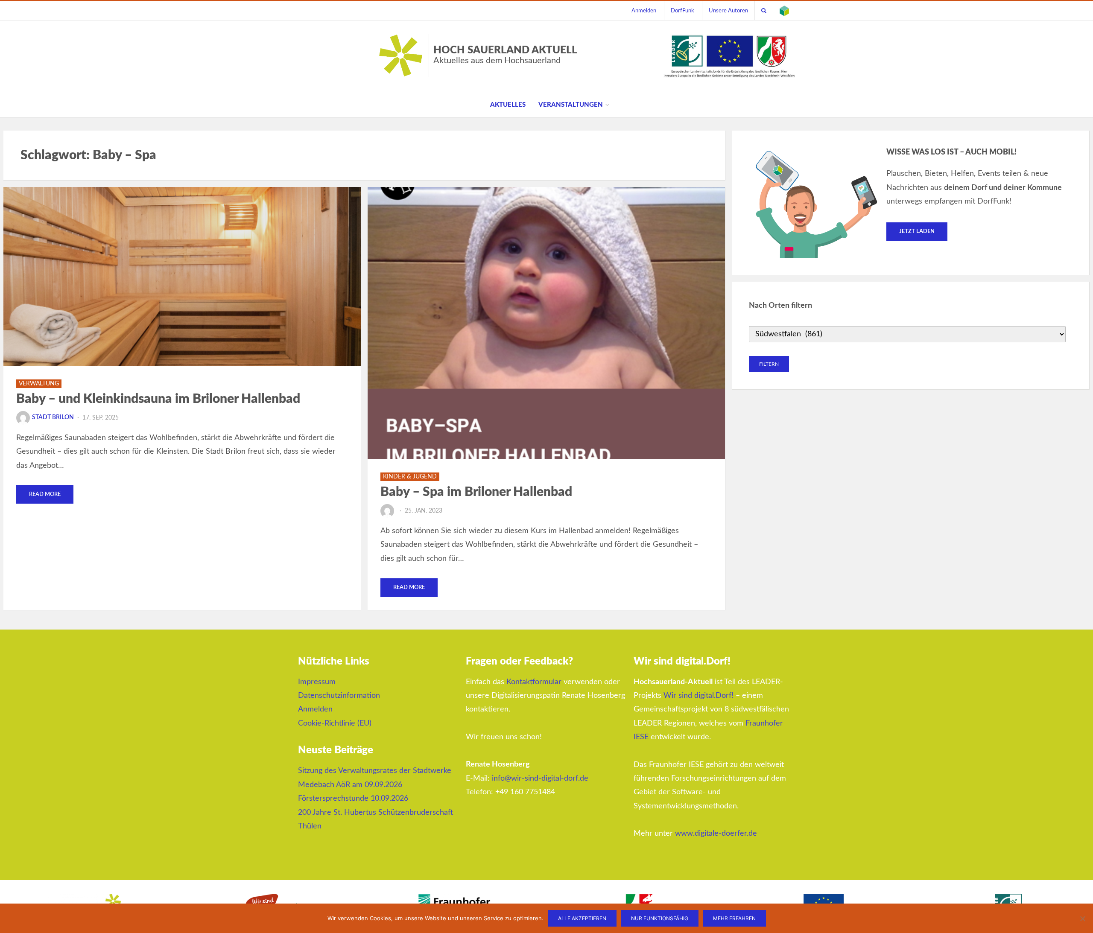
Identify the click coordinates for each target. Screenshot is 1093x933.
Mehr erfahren (734, 918)
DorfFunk (682, 10)
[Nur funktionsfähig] (1082, 918)
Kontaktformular (533, 682)
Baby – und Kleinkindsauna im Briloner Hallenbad (158, 399)
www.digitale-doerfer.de (716, 833)
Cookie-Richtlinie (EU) (334, 723)
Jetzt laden (917, 231)
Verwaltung (39, 384)
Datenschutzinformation (339, 696)
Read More (45, 494)
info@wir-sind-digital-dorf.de (540, 778)
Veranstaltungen (570, 105)
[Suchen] (764, 10)
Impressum (317, 682)
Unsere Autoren (728, 10)
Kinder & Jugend (410, 477)
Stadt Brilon (53, 417)
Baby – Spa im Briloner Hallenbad (476, 492)
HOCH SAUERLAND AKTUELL (505, 55)
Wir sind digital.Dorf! (698, 696)
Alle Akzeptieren (582, 918)
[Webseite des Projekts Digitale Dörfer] (784, 10)
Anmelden (643, 10)
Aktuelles (508, 105)
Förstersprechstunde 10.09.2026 (353, 798)
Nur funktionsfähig (659, 918)
